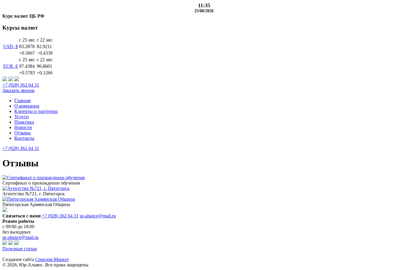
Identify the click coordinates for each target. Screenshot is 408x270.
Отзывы (22, 132)
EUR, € (10, 66)
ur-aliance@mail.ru (98, 215)
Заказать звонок (18, 90)
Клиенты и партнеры (36, 111)
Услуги (21, 116)
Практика (24, 122)
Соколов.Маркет (52, 259)
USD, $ (10, 46)
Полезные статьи (19, 248)
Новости (23, 127)
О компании (26, 105)
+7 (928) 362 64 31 (20, 85)
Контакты (24, 138)
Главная (22, 100)
